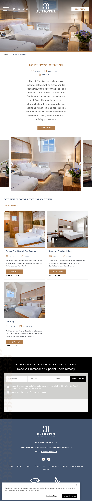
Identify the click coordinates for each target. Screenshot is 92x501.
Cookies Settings (51, 496)
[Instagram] (48, 459)
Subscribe (23, 9)
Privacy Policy (40, 466)
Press (19, 466)
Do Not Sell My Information (73, 466)
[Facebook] (43, 459)
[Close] (76, 485)
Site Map (46, 469)
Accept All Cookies (70, 496)
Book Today (80, 9)
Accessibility (54, 466)
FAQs (11, 466)
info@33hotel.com (49, 452)
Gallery (28, 466)
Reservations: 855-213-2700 (60, 447)
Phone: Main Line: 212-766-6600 (33, 447)
